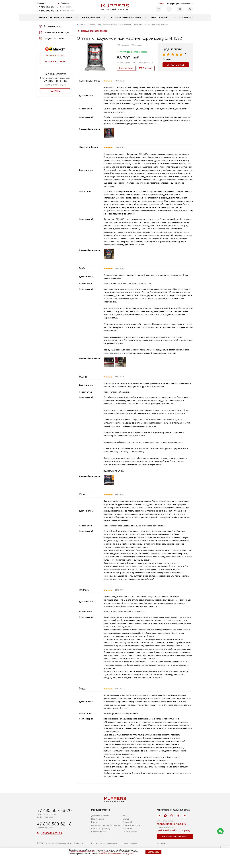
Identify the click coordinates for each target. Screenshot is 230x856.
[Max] (165, 816)
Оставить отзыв (55, 56)
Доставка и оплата (100, 816)
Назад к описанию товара (94, 31)
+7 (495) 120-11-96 (55, 81)
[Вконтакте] (159, 816)
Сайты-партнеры (130, 832)
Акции (161, 4)
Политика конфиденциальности (104, 843)
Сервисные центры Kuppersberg (106, 825)
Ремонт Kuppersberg (100, 828)
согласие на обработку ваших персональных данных (89, 852)
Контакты (127, 828)
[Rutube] (172, 816)
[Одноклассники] (178, 816)
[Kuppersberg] (115, 7)
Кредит (94, 822)
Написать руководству (175, 836)
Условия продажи (130, 843)
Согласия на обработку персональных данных (115, 854)
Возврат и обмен (99, 832)
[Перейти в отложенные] (158, 9)
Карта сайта (162, 843)
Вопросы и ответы (131, 825)
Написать (55, 91)
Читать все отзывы (55, 62)
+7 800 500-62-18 (47, 10)
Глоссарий (127, 822)
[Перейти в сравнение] (169, 9)
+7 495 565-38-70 (47, 6)
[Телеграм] (184, 816)
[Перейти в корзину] (179, 9)
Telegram (65, 3)
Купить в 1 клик (126, 68)
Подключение (97, 819)
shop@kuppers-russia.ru (171, 823)
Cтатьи (126, 819)
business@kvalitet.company (173, 830)
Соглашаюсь (153, 852)
